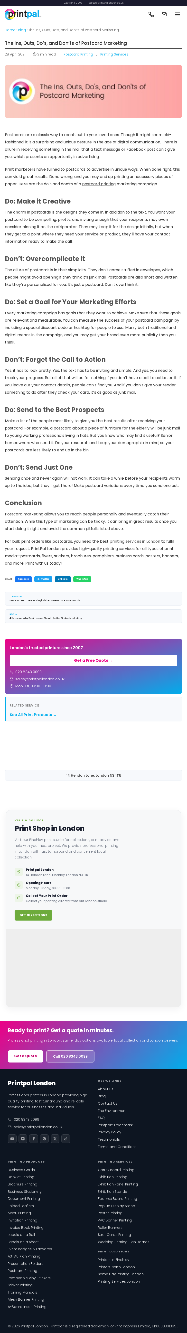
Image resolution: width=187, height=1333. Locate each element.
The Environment (112, 1110)
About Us (105, 1089)
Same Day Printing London (121, 1274)
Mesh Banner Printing (26, 1299)
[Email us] (164, 14)
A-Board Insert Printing (27, 1306)
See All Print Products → (33, 715)
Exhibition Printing (112, 1177)
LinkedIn (63, 579)
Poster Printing (110, 1213)
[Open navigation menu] (177, 14)
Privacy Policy (109, 1132)
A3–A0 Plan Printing (24, 1256)
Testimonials (109, 1139)
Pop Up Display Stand (116, 1205)
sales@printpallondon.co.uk (106, 3)
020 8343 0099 (73, 3)
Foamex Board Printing (117, 1198)
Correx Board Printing (116, 1169)
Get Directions (33, 915)
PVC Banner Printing (115, 1220)
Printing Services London (119, 1281)
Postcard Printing (78, 54)
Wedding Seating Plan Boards (124, 1242)
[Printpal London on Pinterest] (44, 1138)
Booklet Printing (21, 1177)
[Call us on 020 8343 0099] (151, 14)
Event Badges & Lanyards (30, 1249)
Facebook (23, 579)
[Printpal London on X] (55, 1138)
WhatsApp (82, 579)
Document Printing (24, 1198)
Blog (22, 30)
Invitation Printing (22, 1220)
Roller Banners (110, 1227)
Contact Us (107, 1103)
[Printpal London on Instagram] (23, 1138)
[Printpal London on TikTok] (65, 1138)
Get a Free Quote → (93, 660)
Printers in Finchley (113, 1259)
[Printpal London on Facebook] (33, 1138)
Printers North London (116, 1267)
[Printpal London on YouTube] (12, 1138)
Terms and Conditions (117, 1146)
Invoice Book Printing (26, 1227)
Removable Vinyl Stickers (29, 1278)
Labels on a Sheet (23, 1242)
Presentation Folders (25, 1263)
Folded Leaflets (21, 1205)
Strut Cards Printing (114, 1234)
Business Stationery (25, 1191)
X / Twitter (43, 579)
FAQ (101, 1117)
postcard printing (99, 184)
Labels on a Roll (21, 1234)
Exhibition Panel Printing (118, 1184)
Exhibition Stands (112, 1191)
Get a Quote (25, 1055)
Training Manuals (22, 1292)
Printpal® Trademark (115, 1125)
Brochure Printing (22, 1184)
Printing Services (114, 54)
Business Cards (21, 1169)
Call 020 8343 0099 (70, 1056)
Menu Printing (19, 1213)
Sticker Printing (20, 1285)
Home (10, 30)
